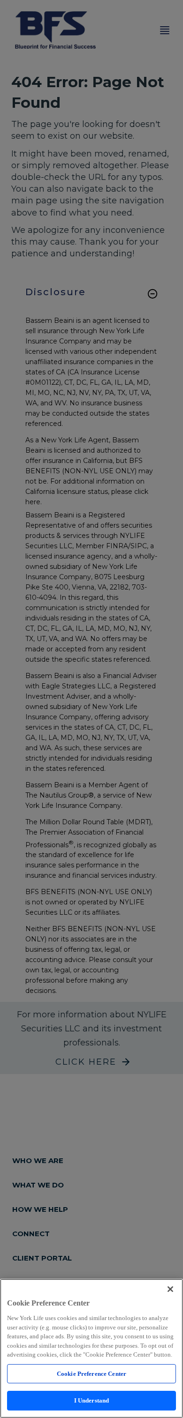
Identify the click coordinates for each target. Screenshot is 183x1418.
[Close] (170, 1289)
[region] (91, 1348)
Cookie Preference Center (91, 1373)
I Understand (91, 1400)
